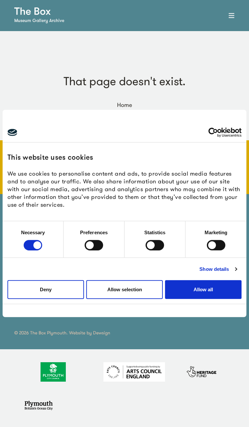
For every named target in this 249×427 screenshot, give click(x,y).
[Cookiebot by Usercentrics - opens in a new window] (213, 132)
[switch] (94, 245)
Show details (214, 269)
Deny (46, 289)
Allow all (203, 289)
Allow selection (124, 289)
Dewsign (101, 333)
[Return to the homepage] (32, 11)
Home (124, 105)
